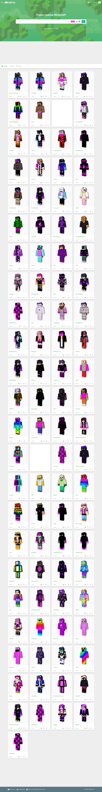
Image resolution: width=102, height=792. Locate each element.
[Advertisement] (51, 52)
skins (11, 2)
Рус (89, 2)
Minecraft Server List (39, 789)
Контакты (11, 789)
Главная (4, 66)
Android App (21, 789)
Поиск (11, 66)
